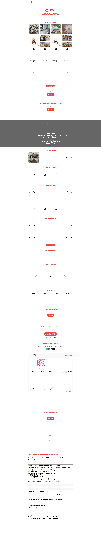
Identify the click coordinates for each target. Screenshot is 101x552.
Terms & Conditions (50, 437)
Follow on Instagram (68, 355)
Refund (50, 438)
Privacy (50, 440)
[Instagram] (52, 349)
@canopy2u (35, 354)
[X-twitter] (54, 349)
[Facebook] (49, 349)
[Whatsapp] (47, 349)
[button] (30, 29)
